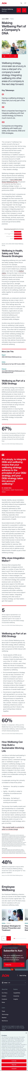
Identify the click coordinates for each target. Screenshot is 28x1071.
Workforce (5, 1021)
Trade (3, 1011)
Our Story (4, 993)
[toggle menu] (25, 3)
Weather (4, 1017)
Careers (4, 996)
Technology (5, 1014)
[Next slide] (9, 938)
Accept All (14, 1068)
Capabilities (16, 993)
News (3, 1002)
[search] (21, 3)
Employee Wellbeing (7, 9)
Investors (4, 999)
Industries (16, 996)
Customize (14, 1061)
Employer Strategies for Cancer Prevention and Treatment (11, 928)
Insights (15, 999)
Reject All (14, 1064)
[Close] (26, 1033)
